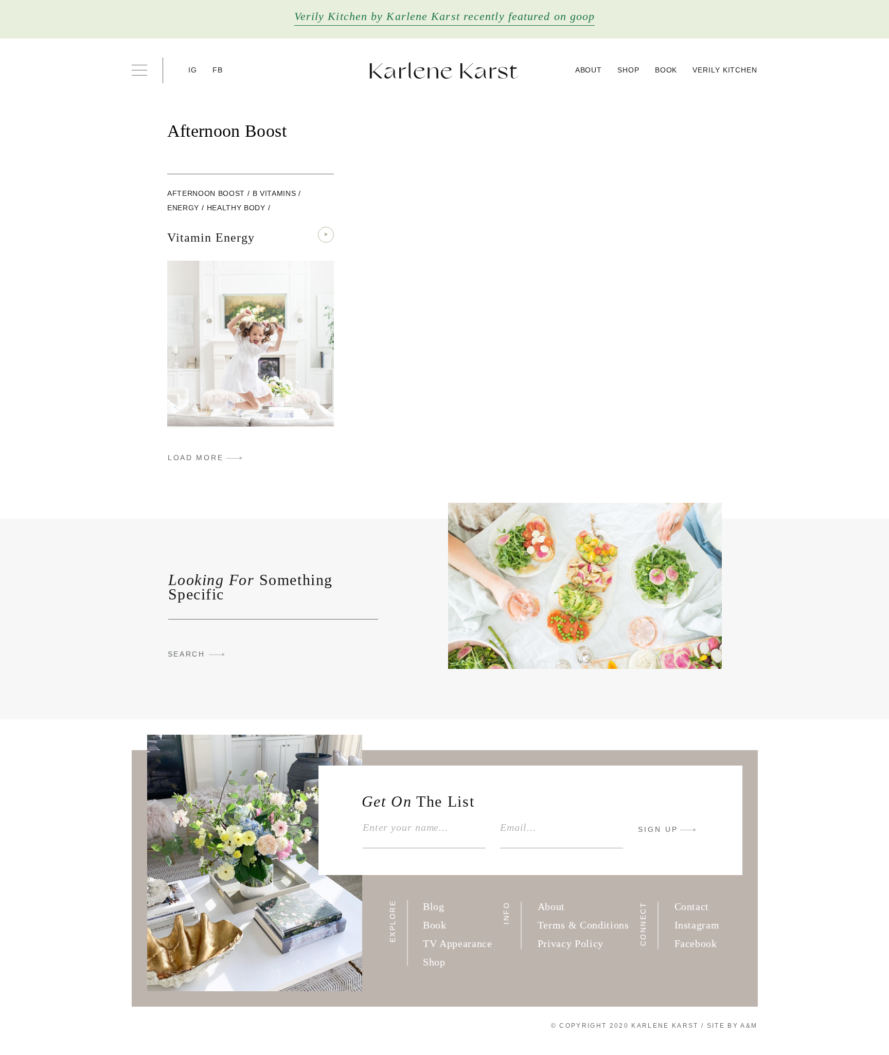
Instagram (697, 925)
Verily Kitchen (724, 70)
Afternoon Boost (206, 193)
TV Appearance (457, 943)
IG (193, 70)
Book (666, 70)
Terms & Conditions (583, 925)
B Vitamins (274, 193)
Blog (433, 906)
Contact (691, 906)
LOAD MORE (195, 457)
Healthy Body (236, 208)
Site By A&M (732, 1025)
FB (217, 70)
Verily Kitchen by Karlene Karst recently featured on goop (444, 16)
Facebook (695, 943)
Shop (628, 70)
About (588, 70)
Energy (183, 208)
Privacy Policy (570, 943)
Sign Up (658, 829)
